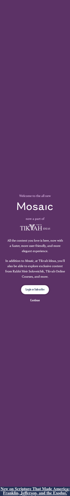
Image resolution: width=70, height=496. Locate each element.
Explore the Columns (18, 263)
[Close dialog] (67, 236)
